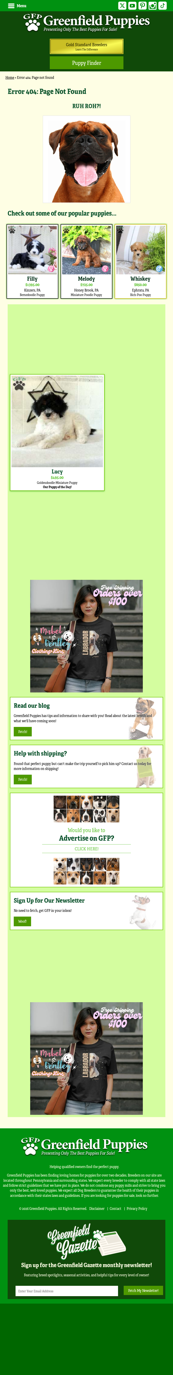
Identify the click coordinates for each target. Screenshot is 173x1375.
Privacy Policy (137, 1208)
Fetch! (22, 731)
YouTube (132, 6)
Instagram (152, 6)
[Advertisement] (86, 338)
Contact (115, 1208)
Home (9, 77)
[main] (86, 193)
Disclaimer (97, 1208)
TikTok (162, 6)
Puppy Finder (86, 63)
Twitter (122, 6)
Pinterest (142, 6)
